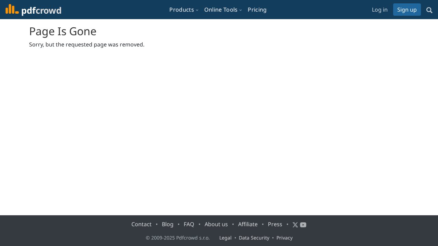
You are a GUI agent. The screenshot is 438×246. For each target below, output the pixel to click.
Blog (167, 224)
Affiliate (248, 224)
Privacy (284, 237)
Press (275, 224)
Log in (380, 9)
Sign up (407, 9)
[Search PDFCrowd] (429, 9)
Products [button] (181, 9)
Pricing (257, 9)
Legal (225, 237)
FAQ (189, 224)
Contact (141, 224)
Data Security (254, 237)
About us (216, 224)
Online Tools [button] (221, 9)
